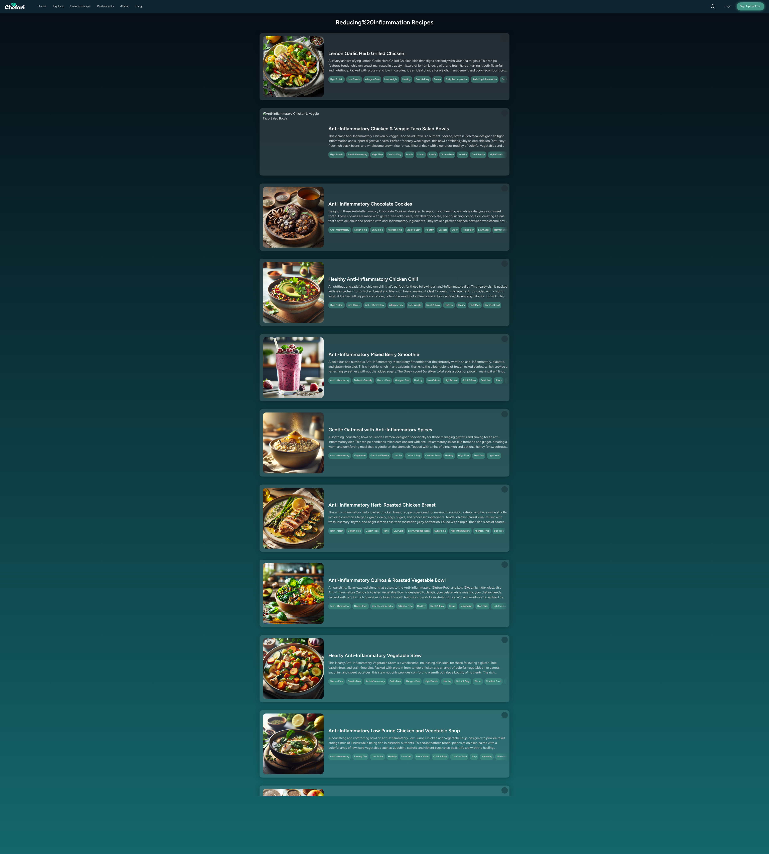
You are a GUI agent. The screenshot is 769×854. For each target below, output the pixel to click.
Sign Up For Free (750, 6)
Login (728, 6)
